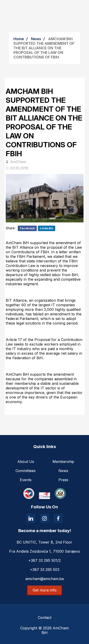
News (36, 39)
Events (25, 480)
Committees (26, 470)
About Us (25, 461)
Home (18, 39)
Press (63, 480)
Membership (63, 461)
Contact (44, 617)
